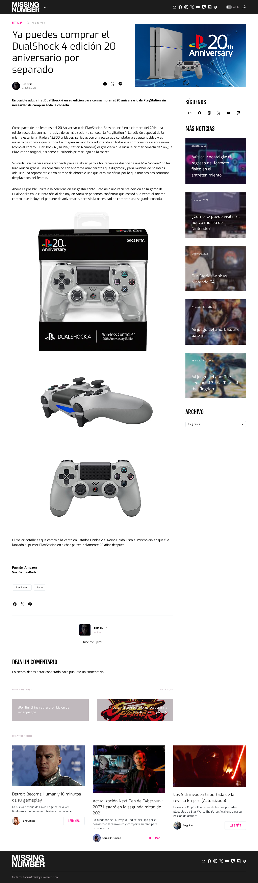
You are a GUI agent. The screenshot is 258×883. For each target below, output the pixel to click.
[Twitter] (192, 7)
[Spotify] (215, 7)
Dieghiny (188, 825)
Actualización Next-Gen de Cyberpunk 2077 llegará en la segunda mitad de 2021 (128, 807)
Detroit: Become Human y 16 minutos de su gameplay (46, 797)
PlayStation (22, 587)
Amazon (30, 567)
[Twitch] (204, 7)
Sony (40, 587)
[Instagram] (186, 7)
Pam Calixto (28, 820)
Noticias (17, 23)
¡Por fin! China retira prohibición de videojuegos (43, 709)
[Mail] (174, 7)
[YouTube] (198, 7)
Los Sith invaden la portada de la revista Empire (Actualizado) (203, 797)
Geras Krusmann (111, 838)
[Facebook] (180, 7)
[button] (232, 7)
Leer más (74, 821)
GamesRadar (28, 572)
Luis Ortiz (27, 84)
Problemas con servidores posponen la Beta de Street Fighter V (138, 709)
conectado (53, 672)
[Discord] (210, 7)
